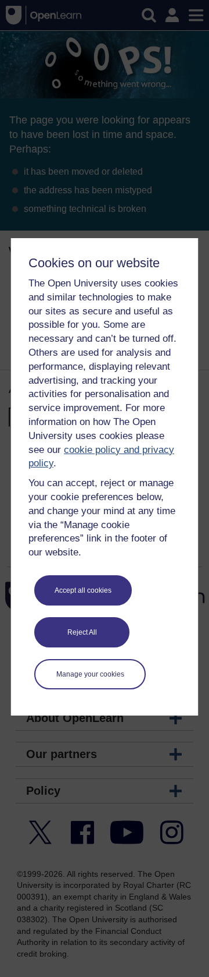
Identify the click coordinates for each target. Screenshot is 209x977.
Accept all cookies (83, 590)
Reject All (82, 632)
